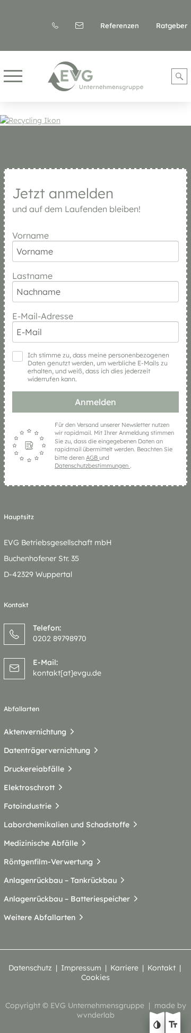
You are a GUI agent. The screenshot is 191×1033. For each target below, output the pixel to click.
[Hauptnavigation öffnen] (13, 76)
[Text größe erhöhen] (173, 1025)
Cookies (95, 977)
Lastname (32, 275)
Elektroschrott (29, 787)
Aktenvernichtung (35, 732)
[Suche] (179, 76)
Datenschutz (30, 968)
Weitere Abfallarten (39, 917)
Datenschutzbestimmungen (92, 465)
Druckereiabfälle (34, 769)
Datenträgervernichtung (47, 750)
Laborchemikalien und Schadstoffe (66, 824)
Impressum (81, 968)
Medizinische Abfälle (41, 843)
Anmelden (95, 402)
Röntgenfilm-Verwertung (48, 861)
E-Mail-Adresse (42, 316)
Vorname (30, 235)
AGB (92, 457)
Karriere (124, 968)
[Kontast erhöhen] (157, 1025)
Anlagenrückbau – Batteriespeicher (67, 899)
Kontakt (161, 968)
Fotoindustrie (27, 806)
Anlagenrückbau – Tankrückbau (60, 880)
